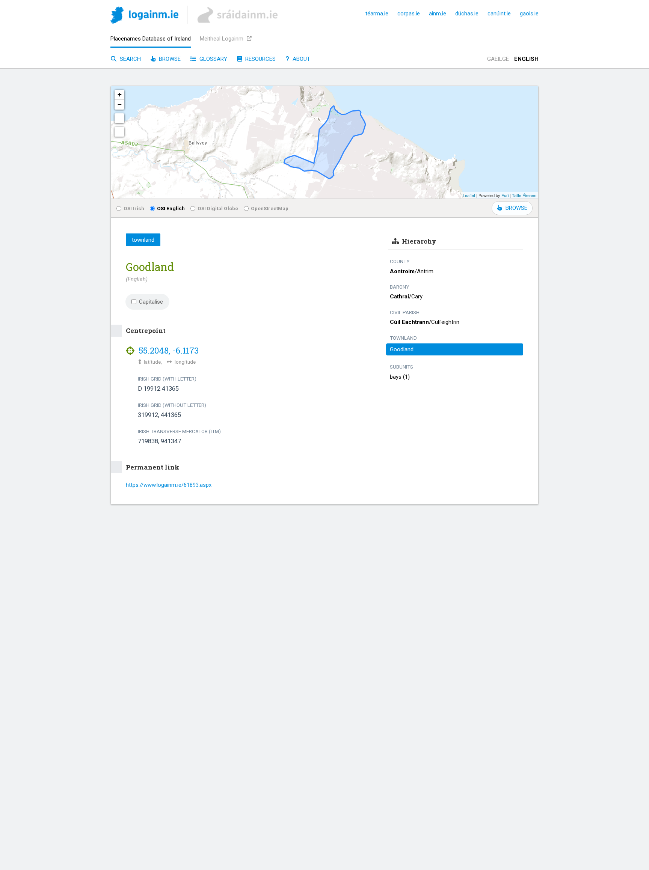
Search (129, 59)
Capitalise (151, 301)
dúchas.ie (466, 13)
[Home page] (144, 16)
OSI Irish (134, 208)
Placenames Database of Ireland (150, 38)
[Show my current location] (119, 132)
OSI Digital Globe (218, 208)
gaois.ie (529, 13)
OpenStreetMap (269, 208)
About (300, 59)
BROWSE (516, 208)
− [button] (120, 104)
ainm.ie (437, 13)
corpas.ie (408, 13)
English (526, 59)
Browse (169, 59)
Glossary (212, 59)
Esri (505, 195)
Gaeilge (498, 59)
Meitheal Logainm (222, 38)
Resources (260, 59)
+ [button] (120, 94)
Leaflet (469, 195)
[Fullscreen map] (119, 118)
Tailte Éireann (524, 195)
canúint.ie (499, 13)
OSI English (171, 208)
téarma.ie (376, 13)
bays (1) (400, 376)
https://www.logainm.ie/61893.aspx (168, 485)
